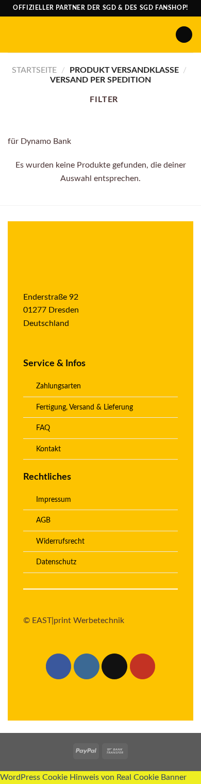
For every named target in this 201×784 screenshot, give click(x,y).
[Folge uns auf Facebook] (59, 666)
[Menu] (14, 34)
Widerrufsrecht (60, 541)
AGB (43, 520)
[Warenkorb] (184, 34)
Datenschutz (56, 562)
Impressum (53, 499)
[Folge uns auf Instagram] (86, 666)
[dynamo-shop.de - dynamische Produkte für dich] (97, 35)
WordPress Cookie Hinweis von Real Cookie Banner (93, 777)
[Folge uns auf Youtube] (143, 666)
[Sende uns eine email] (114, 666)
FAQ (43, 428)
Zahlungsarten (58, 386)
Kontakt (48, 449)
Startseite (34, 70)
